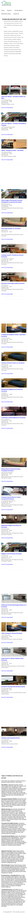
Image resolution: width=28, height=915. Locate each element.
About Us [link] (9, 10)
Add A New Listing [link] (6, 13)
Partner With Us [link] (19, 10)
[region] (14, 73)
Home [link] (2, 10)
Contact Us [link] (16, 13)
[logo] (6, 3)
